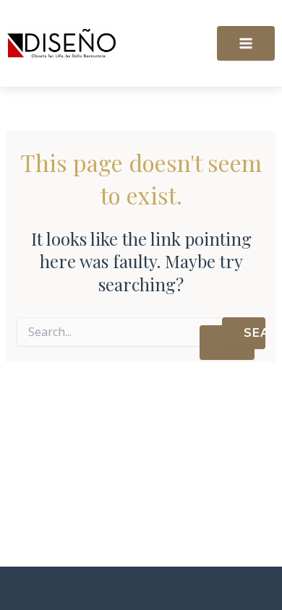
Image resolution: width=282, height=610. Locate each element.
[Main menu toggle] (246, 43)
